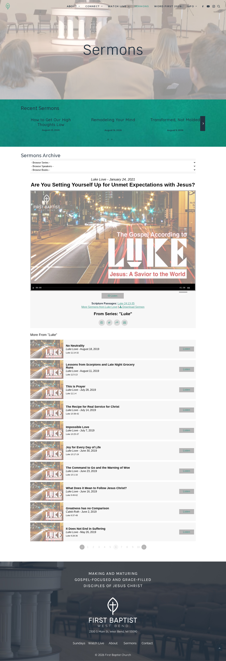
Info (190, 6)
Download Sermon (133, 307)
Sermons (142, 6)
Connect (92, 6)
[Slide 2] (112, 139)
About (72, 6)
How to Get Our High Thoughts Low (51, 122)
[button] (203, 6)
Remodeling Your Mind (113, 119)
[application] (113, 287)
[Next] (203, 130)
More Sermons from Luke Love (99, 307)
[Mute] (188, 287)
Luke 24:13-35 (126, 303)
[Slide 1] (108, 139)
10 (138, 547)
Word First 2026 (167, 6)
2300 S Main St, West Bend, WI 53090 (113, 631)
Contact (147, 643)
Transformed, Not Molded (175, 119)
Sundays (79, 643)
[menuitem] (73, 6)
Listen (114, 295)
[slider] (184, 292)
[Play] (33, 287)
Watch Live (117, 6)
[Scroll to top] (219, 647)
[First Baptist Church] (8, 6)
